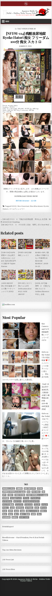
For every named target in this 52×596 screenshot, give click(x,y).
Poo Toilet (36, 491)
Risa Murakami (36, 206)
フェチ (37, 504)
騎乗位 (14, 517)
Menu (7, 21)
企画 (12, 507)
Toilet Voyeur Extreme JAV (26, 29)
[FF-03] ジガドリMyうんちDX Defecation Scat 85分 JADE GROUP (25, 288)
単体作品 (19, 507)
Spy (4, 495)
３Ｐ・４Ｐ (24, 517)
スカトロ (28, 504)
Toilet (10, 495)
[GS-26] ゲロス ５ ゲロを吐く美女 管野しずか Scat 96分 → (26, 225)
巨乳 (37, 507)
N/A (28, 491)
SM (43, 491)
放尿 (16, 511)
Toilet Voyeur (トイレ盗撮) (37, 495)
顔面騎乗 (6, 517)
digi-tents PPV (29, 488)
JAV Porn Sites (8, 569)
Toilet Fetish (20, 495)
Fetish (40, 488)
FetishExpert (8, 527)
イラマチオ (7, 501)
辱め (39, 514)
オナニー (17, 501)
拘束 (4, 511)
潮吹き (43, 511)
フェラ (44, 504)
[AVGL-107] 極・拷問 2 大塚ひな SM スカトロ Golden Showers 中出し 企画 (42, 288)
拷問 (10, 511)
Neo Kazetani (23, 206)
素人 (16, 514)
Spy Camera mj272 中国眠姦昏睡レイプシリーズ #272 (45, 332)
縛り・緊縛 (25, 514)
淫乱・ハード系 (32, 511)
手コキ (43, 507)
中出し (5, 507)
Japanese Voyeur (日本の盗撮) (14, 491)
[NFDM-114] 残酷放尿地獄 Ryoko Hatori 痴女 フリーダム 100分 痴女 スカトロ (26, 37)
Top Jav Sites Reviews (11, 550)
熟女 (4, 514)
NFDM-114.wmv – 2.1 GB (26, 201)
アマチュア (35, 498)
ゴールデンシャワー (17, 209)
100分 (14, 206)
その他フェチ (16, 498)
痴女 (10, 514)
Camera (19, 488)
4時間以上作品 (8, 488)
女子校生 (29, 507)
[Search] (26, 3)
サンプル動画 (8, 504)
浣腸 (22, 511)
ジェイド (19, 504)
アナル (26, 498)
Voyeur (5, 498)
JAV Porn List (8, 560)
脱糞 (33, 514)
